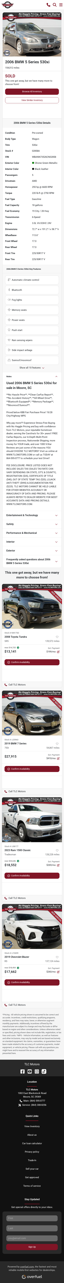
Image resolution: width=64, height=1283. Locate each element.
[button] (48, 5)
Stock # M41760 (12, 633)
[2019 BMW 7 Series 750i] (32, 713)
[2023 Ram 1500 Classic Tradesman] (32, 819)
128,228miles (52, 854)
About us (32, 1135)
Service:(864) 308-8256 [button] (34, 1105)
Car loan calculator (32, 1143)
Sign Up (32, 1247)
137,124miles (52, 961)
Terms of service (32, 1186)
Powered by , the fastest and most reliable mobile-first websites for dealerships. (32, 1268)
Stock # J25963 (11, 740)
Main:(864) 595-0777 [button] (34, 1100)
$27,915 (10, 756)
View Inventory (32, 1126)
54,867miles (52, 747)
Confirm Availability (20, 662)
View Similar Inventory (32, 100)
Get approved (32, 1177)
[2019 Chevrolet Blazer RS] (32, 926)
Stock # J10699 (11, 953)
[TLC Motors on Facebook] (21, 1071)
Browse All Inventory (32, 91)
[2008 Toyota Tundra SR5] (32, 606)
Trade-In (32, 1160)
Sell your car (32, 1168)
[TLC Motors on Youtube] (28, 1071)
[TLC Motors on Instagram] (35, 1071)
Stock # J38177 (11, 846)
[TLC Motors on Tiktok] (42, 1071)
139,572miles (52, 641)
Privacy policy (32, 1151)
